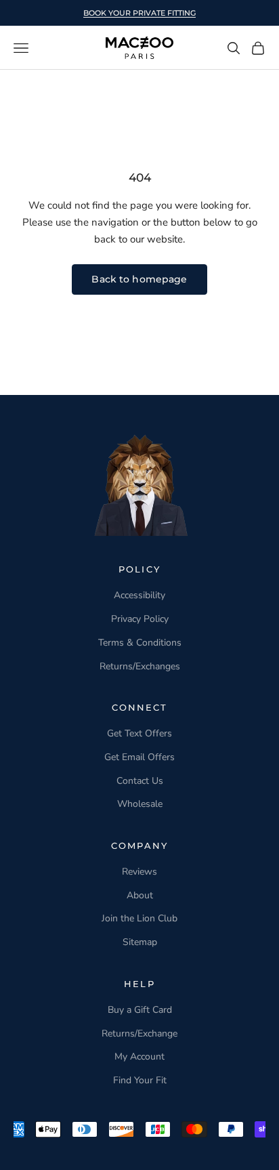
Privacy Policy (140, 618)
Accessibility (139, 595)
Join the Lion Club (139, 918)
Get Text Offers (139, 733)
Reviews (139, 871)
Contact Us (139, 780)
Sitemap (140, 942)
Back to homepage (139, 279)
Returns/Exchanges (140, 666)
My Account (139, 1056)
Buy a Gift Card (140, 1009)
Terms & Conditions (139, 642)
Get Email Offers (139, 757)
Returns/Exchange (139, 1033)
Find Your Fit (140, 1080)
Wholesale (140, 803)
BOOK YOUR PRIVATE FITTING (139, 13)
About (140, 895)
